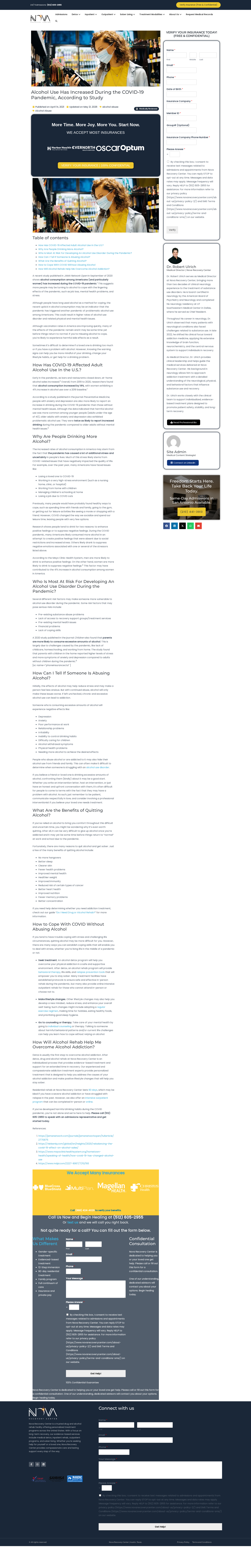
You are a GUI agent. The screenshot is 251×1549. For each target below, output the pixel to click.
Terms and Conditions (201, 1542)
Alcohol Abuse (43, 110)
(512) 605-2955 (128, 1217)
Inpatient (90, 14)
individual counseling (59, 1026)
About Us (174, 14)
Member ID (174, 113)
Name (70, 1239)
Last (87, 1249)
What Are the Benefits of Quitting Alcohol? (62, 261)
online (89, 1101)
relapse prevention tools (91, 972)
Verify (172, 230)
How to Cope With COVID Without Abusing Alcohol (66, 265)
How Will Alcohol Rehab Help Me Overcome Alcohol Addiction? (74, 269)
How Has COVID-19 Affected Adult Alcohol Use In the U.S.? (71, 245)
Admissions (61, 14)
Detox (75, 14)
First (68, 1249)
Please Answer (75, 1302)
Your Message (75, 1278)
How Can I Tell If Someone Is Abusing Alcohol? (64, 257)
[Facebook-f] (31, 1464)
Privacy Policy (183, 1542)
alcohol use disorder (97, 767)
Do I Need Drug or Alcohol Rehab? (76, 912)
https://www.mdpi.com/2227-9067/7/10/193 (63, 1163)
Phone (70, 1266)
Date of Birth (175, 89)
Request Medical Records (199, 14)
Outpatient (107, 14)
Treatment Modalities (151, 14)
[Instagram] (37, 1464)
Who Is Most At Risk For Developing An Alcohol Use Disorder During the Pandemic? (85, 253)
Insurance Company (179, 101)
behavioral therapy (49, 972)
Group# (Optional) (178, 125)
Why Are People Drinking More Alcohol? (61, 249)
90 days (93, 1090)
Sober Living (126, 14)
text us (72, 1222)
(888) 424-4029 (85, 1210)
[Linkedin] (43, 1464)
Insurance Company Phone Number (188, 137)
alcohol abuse (110, 107)
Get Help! (95, 1373)
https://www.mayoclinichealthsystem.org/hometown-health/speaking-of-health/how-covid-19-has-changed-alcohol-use (76, 1155)
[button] (56, 21)
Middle (193, 59)
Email (70, 1254)
